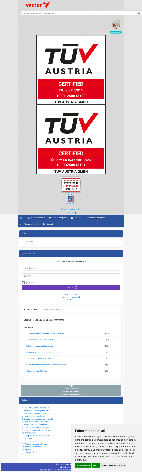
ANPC (71, 386)
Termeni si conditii (71, 389)
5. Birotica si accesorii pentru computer (37, 419)
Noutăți (77, 218)
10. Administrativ (29, 433)
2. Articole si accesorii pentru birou (36, 411)
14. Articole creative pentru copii (35, 444)
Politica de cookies (71, 392)
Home (28, 309)
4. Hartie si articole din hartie (33, 416)
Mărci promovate (38, 218)
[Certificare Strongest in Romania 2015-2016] (71, 183)
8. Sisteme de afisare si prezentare (36, 427)
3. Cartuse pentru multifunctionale (39, 346)
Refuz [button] (95, 465)
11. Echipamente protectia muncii (35, 436)
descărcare (69, 212)
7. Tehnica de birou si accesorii (34, 424)
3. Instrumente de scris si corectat (35, 413)
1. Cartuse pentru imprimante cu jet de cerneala (45, 333)
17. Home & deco (29, 452)
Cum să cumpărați (59, 218)
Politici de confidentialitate (71, 394)
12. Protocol (27, 438)
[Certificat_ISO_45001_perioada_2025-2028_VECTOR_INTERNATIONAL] (71, 139)
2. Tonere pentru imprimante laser (39, 340)
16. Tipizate (26, 449)
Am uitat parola (71, 294)
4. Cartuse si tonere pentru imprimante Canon (44, 352)
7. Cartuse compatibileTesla (37, 371)
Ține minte (30, 282)
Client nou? (71, 300)
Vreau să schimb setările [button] (113, 465)
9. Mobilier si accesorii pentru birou (36, 430)
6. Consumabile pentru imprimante (36, 422)
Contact (49, 224)
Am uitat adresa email (71, 297)
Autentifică (69, 287)
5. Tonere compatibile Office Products (41, 358)
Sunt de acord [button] (83, 465)
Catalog (35, 309)
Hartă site (29, 242)
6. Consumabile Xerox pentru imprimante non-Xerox (46, 365)
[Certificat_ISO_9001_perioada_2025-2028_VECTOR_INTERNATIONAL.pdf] (71, 70)
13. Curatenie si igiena (31, 441)
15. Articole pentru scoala (32, 447)
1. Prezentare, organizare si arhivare (36, 408)
